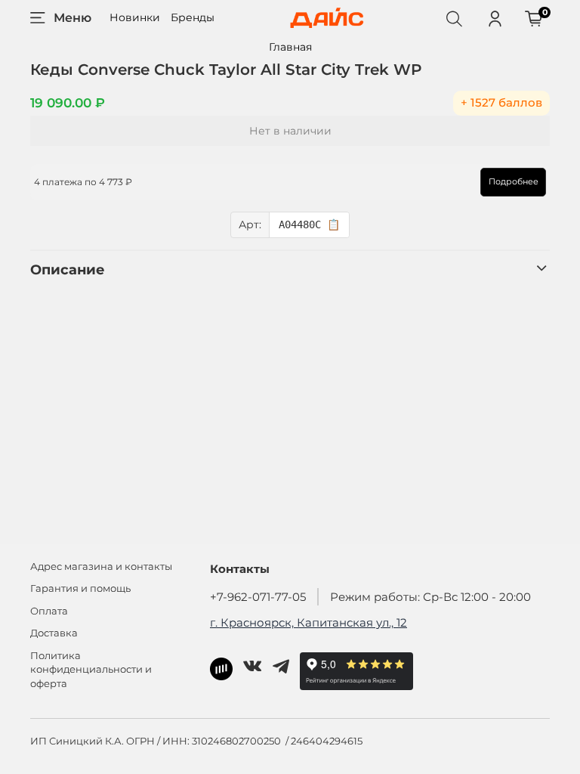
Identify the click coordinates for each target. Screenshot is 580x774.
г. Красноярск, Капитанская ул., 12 (308, 622)
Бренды (192, 17)
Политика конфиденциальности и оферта (91, 670)
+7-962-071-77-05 (258, 597)
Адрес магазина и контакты (101, 566)
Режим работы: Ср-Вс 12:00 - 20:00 (430, 597)
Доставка (54, 633)
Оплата (49, 611)
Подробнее (513, 181)
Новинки (135, 17)
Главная (290, 47)
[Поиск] (454, 18)
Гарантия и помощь (80, 588)
